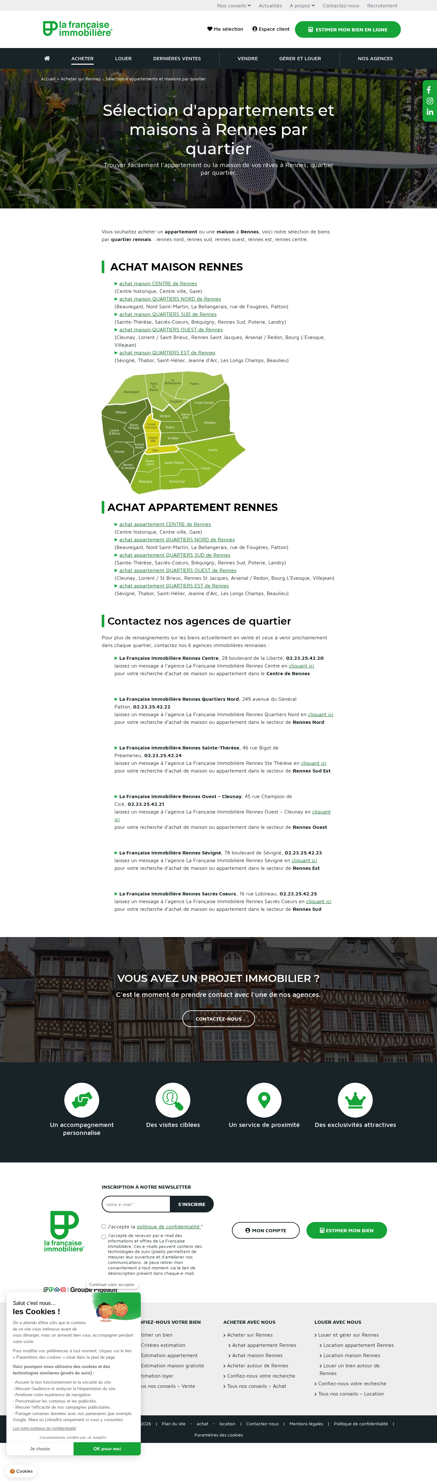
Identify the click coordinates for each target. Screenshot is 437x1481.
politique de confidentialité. (169, 1226)
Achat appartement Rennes (264, 1345)
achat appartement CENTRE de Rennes (165, 524)
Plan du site (174, 1424)
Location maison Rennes (351, 1355)
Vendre (248, 58)
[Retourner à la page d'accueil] (82, 29)
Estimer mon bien (350, 1231)
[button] (430, 89)
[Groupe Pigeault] (81, 1289)
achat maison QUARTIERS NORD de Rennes (170, 299)
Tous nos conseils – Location (351, 1394)
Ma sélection (228, 29)
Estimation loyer (154, 1376)
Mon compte (269, 1231)
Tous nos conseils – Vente (165, 1386)
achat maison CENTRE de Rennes (158, 283)
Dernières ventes (177, 58)
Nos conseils (231, 5)
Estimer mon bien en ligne (350, 29)
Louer (123, 58)
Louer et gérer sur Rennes (348, 1335)
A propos (300, 5)
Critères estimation (163, 1345)
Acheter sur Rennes (250, 1335)
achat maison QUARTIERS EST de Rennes (167, 352)
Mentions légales (306, 1424)
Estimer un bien (154, 1335)
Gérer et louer (300, 58)
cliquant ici (301, 665)
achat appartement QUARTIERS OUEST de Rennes (177, 570)
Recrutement (382, 5)
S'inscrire (191, 1204)
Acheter (82, 58)
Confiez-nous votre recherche (261, 1376)
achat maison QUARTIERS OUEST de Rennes (171, 329)
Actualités (270, 5)
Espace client (274, 29)
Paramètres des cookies (219, 1435)
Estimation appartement (169, 1355)
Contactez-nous (341, 5)
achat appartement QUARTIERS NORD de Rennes (177, 539)
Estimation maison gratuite (172, 1366)
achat (202, 1424)
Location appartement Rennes (358, 1345)
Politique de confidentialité (361, 1424)
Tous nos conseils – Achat (256, 1386)
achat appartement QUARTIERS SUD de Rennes (174, 555)
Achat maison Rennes (257, 1355)
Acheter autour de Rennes (257, 1366)
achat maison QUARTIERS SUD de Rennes (168, 314)
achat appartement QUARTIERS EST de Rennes (174, 585)
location (227, 1424)
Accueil (48, 78)
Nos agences (375, 58)
